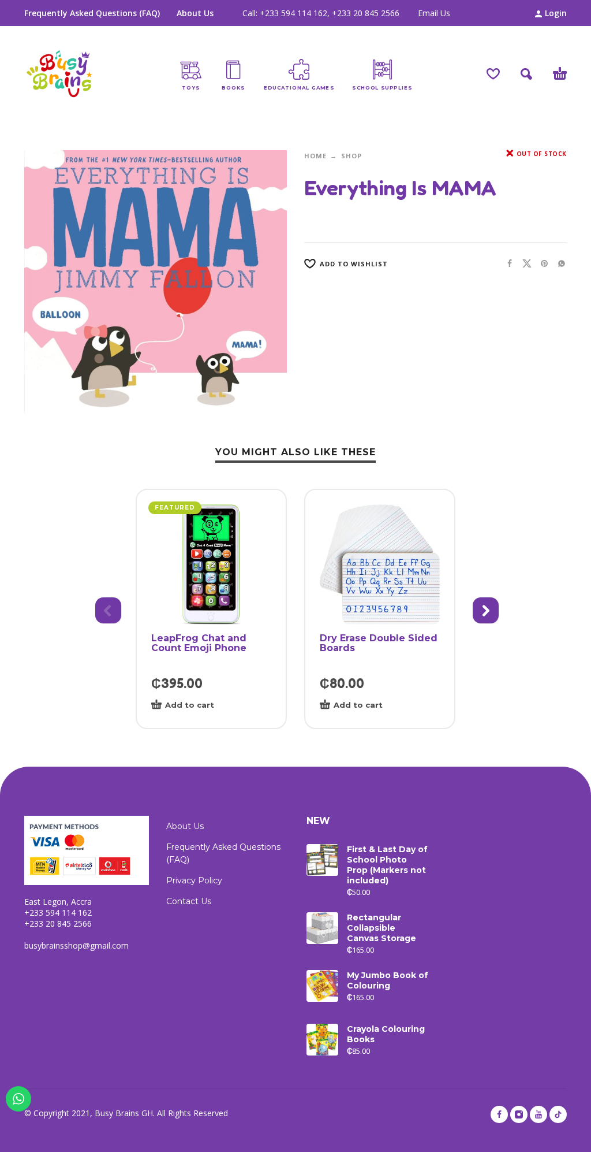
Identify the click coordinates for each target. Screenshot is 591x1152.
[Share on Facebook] (506, 263)
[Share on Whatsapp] (558, 263)
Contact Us (188, 901)
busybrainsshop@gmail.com (76, 945)
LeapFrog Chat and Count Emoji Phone (198, 643)
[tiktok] (558, 1114)
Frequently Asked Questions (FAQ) (92, 13)
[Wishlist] (493, 74)
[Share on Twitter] (523, 263)
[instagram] (519, 1114)
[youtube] (538, 1114)
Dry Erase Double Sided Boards (378, 643)
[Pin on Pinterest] (540, 263)
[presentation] (106, 608)
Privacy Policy (194, 880)
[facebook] (499, 1114)
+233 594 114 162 (293, 13)
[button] (526, 74)
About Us (195, 13)
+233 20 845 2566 (365, 13)
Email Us (434, 13)
